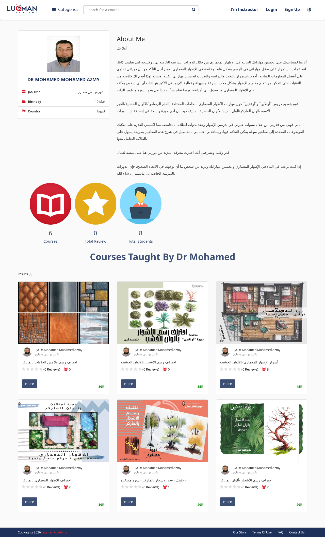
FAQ (280, 532)
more (29, 383)
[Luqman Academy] (26, 8)
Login (271, 9)
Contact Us (297, 532)
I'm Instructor (244, 9)
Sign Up (292, 9)
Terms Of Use (262, 532)
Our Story (240, 532)
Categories (68, 9)
